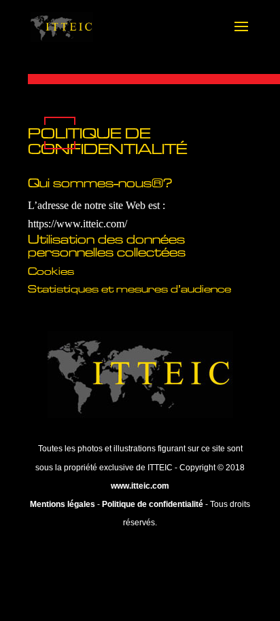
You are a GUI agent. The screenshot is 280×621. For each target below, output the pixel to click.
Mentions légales (62, 504)
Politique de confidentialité (152, 504)
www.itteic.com (140, 486)
